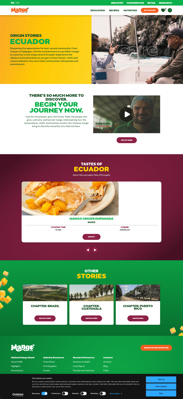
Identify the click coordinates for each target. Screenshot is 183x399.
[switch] (65, 393)
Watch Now (138, 318)
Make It (91, 237)
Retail (151, 2)
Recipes (114, 10)
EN (12, 2)
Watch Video (126, 140)
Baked (91, 222)
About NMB (16, 361)
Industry (117, 2)
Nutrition (130, 10)
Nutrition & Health (81, 361)
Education (98, 10)
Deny (161, 393)
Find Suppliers (50, 366)
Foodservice (135, 2)
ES (17, 2)
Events (46, 370)
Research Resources (83, 357)
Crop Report (79, 366)
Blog (105, 366)
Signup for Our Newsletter (156, 348)
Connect (108, 357)
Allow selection (161, 386)
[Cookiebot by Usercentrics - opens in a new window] (18, 394)
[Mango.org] (64, 347)
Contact (107, 361)
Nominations (17, 370)
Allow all (161, 379)
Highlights (15, 366)
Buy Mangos (149, 10)
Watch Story (45, 318)
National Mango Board (22, 357)
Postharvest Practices (83, 370)
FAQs (106, 370)
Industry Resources (53, 357)
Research (165, 2)
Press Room (49, 361)
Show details (114, 393)
